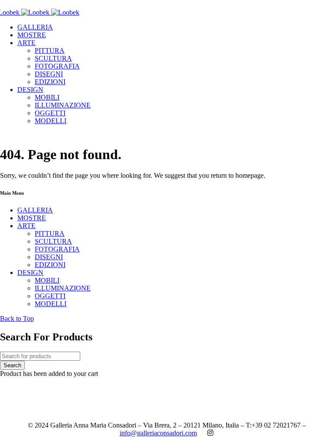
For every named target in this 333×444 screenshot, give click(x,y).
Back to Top (17, 318)
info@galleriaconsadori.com (158, 433)
